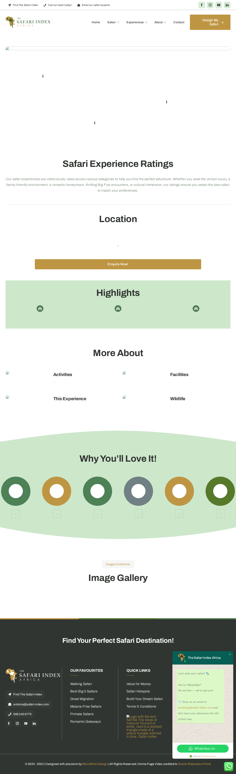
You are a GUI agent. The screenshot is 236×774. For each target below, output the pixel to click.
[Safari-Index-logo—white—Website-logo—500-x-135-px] (33, 670)
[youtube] (218, 5)
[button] (42, 76)
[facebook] (201, 5)
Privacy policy (209, 756)
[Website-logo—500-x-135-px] (28, 18)
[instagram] (210, 5)
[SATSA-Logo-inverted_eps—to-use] (144, 716)
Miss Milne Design (94, 764)
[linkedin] (227, 5)
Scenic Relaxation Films (194, 764)
